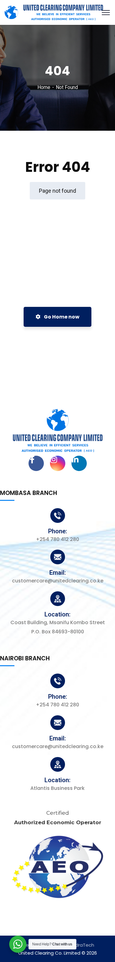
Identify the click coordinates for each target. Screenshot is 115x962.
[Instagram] (57, 463)
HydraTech (82, 945)
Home (43, 87)
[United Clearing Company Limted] (54, 12)
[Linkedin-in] (79, 463)
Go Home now (61, 316)
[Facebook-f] (36, 463)
